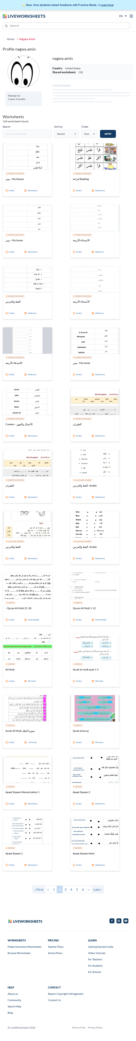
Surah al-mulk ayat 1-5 (86, 669)
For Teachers (95, 959)
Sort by (58, 126)
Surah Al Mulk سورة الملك (20, 730)
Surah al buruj (81, 730)
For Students (95, 965)
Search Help (14, 1006)
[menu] (131, 16)
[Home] (24, 16)
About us (13, 993)
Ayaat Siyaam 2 (81, 792)
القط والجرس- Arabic (85, 485)
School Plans (55, 952)
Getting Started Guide (100, 946)
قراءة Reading (81, 178)
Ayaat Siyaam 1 (14, 853)
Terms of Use (78, 1027)
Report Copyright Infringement (65, 993)
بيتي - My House (14, 178)
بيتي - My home (14, 240)
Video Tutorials (96, 952)
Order (84, 126)
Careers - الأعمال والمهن (19, 424)
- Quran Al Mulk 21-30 (18, 608)
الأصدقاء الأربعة (81, 240)
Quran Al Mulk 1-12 (84, 608)
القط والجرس (13, 301)
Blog (10, 1012)
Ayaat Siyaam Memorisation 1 (22, 792)
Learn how (107, 5)
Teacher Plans (56, 946)
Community (14, 1000)
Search (6, 126)
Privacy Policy (95, 1027)
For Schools (94, 971)
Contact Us (54, 1000)
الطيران (77, 424)
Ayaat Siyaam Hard (83, 853)
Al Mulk (9, 669)
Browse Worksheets (19, 952)
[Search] (7, 25)
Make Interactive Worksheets (24, 946)
